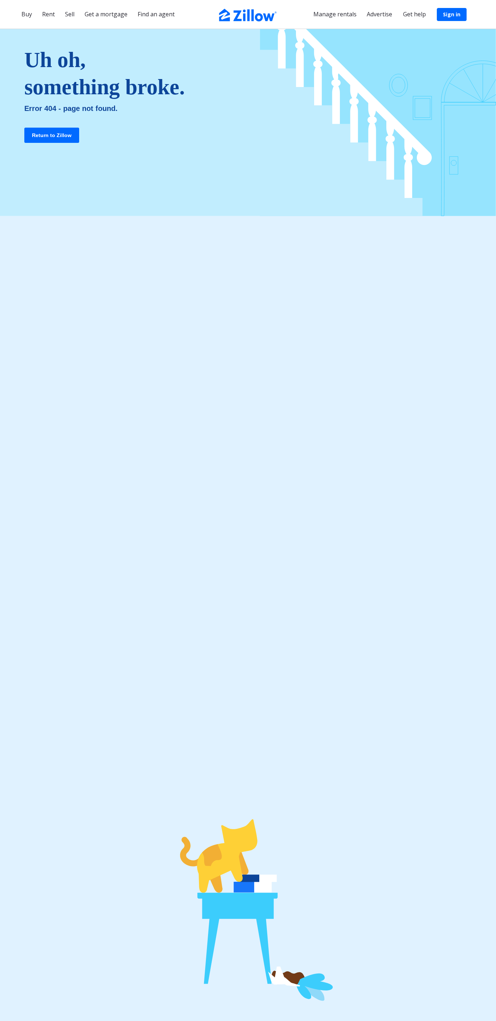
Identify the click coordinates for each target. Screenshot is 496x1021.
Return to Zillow (52, 135)
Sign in (451, 14)
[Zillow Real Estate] (248, 14)
